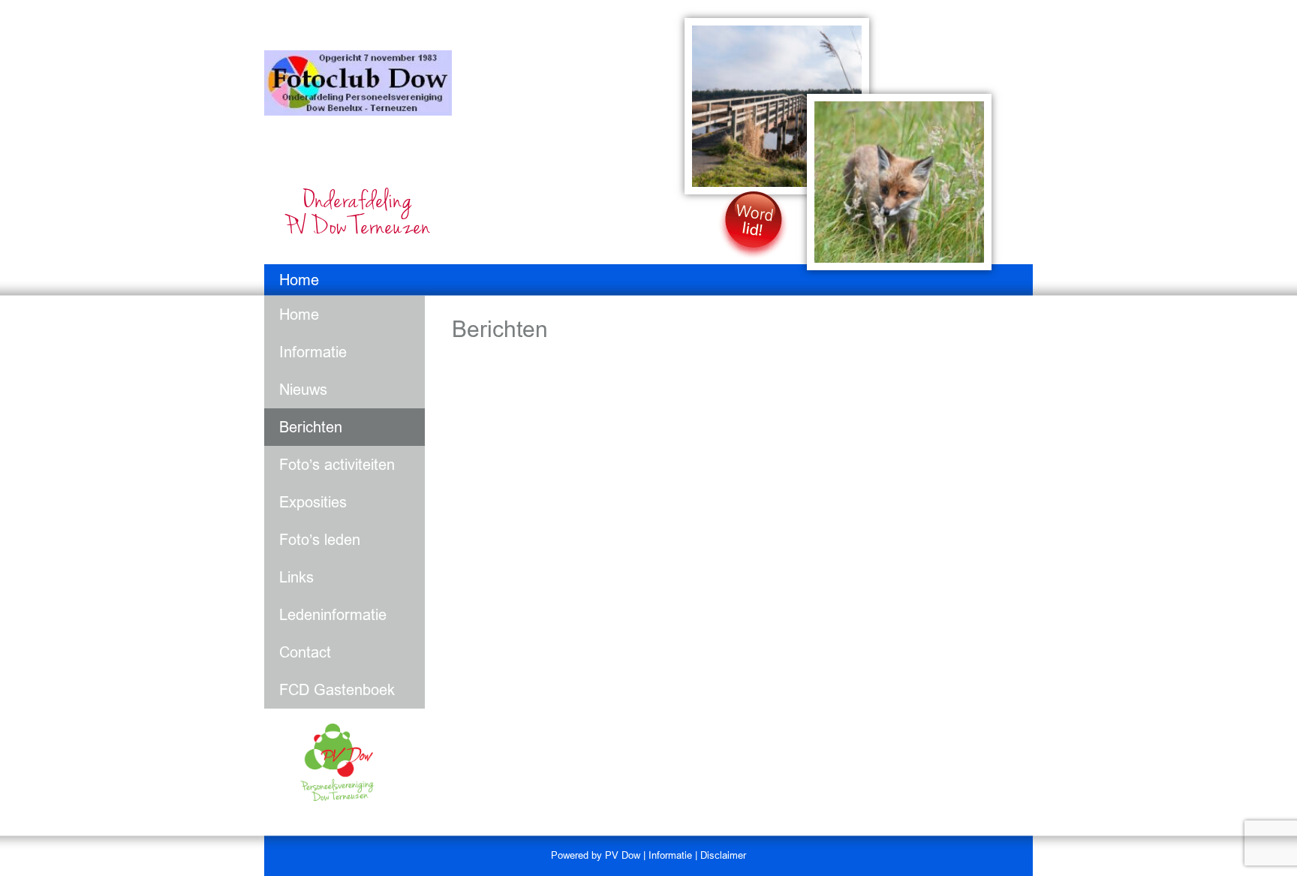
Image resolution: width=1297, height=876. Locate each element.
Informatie (313, 352)
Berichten (310, 427)
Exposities (313, 502)
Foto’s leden (319, 539)
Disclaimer (723, 855)
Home (299, 280)
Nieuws (303, 389)
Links (296, 577)
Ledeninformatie (333, 615)
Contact (305, 652)
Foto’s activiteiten (337, 464)
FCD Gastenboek (337, 690)
